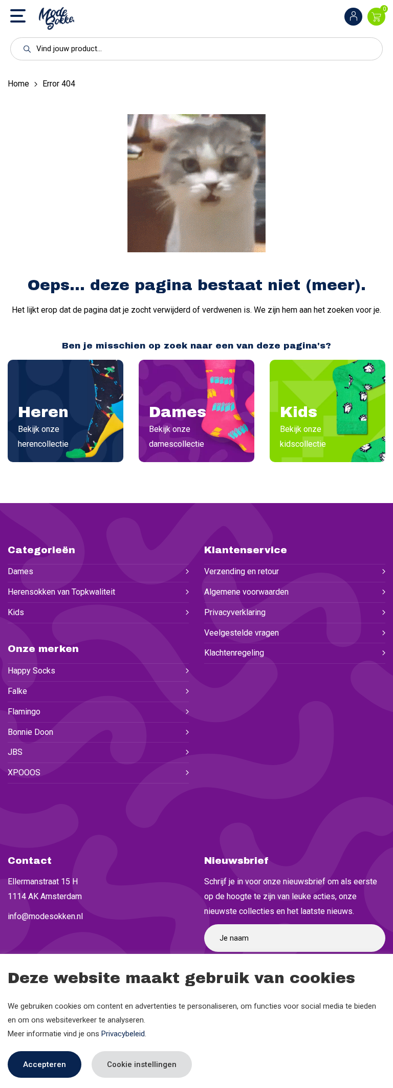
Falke (17, 691)
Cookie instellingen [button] (142, 1064)
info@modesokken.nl (45, 916)
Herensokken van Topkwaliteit (61, 592)
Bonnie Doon (30, 732)
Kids (16, 612)
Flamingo (24, 711)
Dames (20, 571)
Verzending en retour (241, 571)
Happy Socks (31, 671)
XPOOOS (24, 772)
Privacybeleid (123, 1033)
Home (18, 84)
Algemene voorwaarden (246, 592)
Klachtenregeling (234, 653)
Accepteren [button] (44, 1064)
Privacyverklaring (235, 612)
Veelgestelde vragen (241, 633)
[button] (24, 48)
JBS (15, 752)
